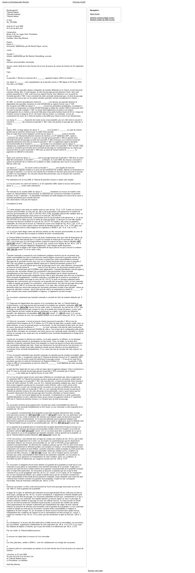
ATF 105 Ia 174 (45, 435)
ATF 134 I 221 (43, 313)
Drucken (26, 2)
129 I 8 (62, 313)
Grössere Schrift (79, 2)
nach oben (99, 571)
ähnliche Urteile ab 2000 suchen (102, 20)
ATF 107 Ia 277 (64, 423)
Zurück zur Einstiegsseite (12, 2)
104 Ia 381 (24, 307)
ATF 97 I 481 (36, 453)
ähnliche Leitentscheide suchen (102, 18)
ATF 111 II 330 (34, 415)
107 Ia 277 (52, 415)
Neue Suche (94, 14)
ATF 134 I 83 (12, 249)
